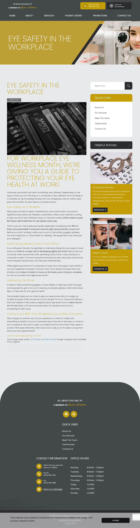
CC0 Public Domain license (43, 339)
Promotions (100, 15)
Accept (115, 520)
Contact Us (124, 15)
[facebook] (66, 414)
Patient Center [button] (73, 15)
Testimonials (101, 123)
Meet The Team (102, 118)
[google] (74, 414)
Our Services (101, 112)
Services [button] (49, 15)
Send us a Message (52, 489)
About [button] (29, 15)
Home (12, 15)
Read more (99, 210)
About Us (99, 107)
